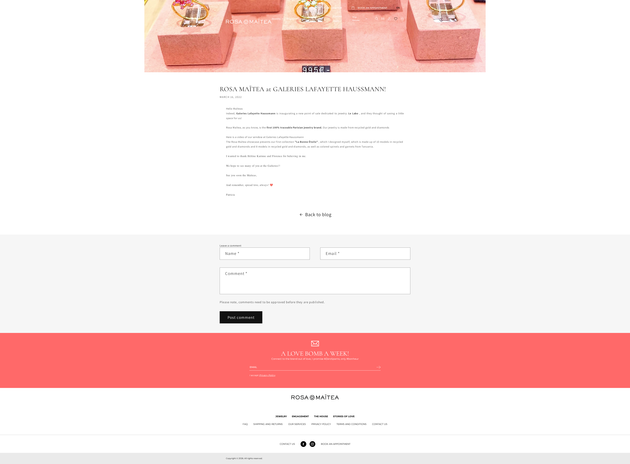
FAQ (245, 424)
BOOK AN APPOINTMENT (335, 444)
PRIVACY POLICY (321, 424)
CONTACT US (379, 424)
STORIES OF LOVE (344, 416)
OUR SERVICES (297, 424)
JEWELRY (281, 416)
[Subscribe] (379, 367)
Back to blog (318, 214)
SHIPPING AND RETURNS (268, 424)
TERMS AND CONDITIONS (351, 424)
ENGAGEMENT (300, 416)
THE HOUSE (321, 416)
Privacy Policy (267, 375)
